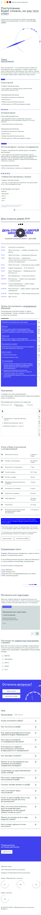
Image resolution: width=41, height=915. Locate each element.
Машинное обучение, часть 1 (13, 423)
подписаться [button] (7, 852)
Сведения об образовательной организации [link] (15, 873)
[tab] (5, 318)
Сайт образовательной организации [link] (13, 869)
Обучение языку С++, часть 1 (13, 426)
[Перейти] (20, 618)
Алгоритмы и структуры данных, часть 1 (15, 419)
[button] (4, 206)
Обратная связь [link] (6, 866)
